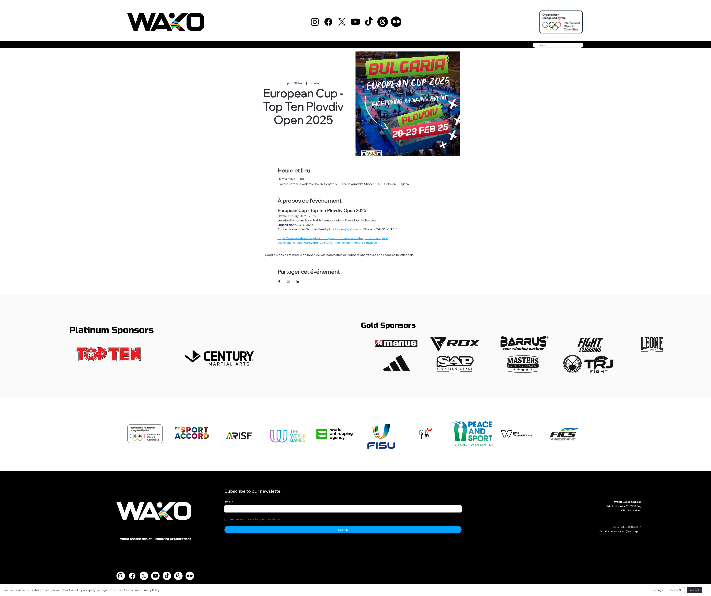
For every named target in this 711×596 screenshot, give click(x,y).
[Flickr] (396, 21)
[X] (342, 21)
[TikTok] (369, 21)
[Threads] (382, 21)
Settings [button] (658, 590)
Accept (694, 590)
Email (228, 501)
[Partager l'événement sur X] (288, 281)
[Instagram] (315, 21)
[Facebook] (328, 21)
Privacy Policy (151, 590)
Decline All (675, 590)
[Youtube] (355, 21)
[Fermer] (706, 590)
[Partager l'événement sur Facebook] (279, 281)
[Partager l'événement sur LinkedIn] (297, 281)
